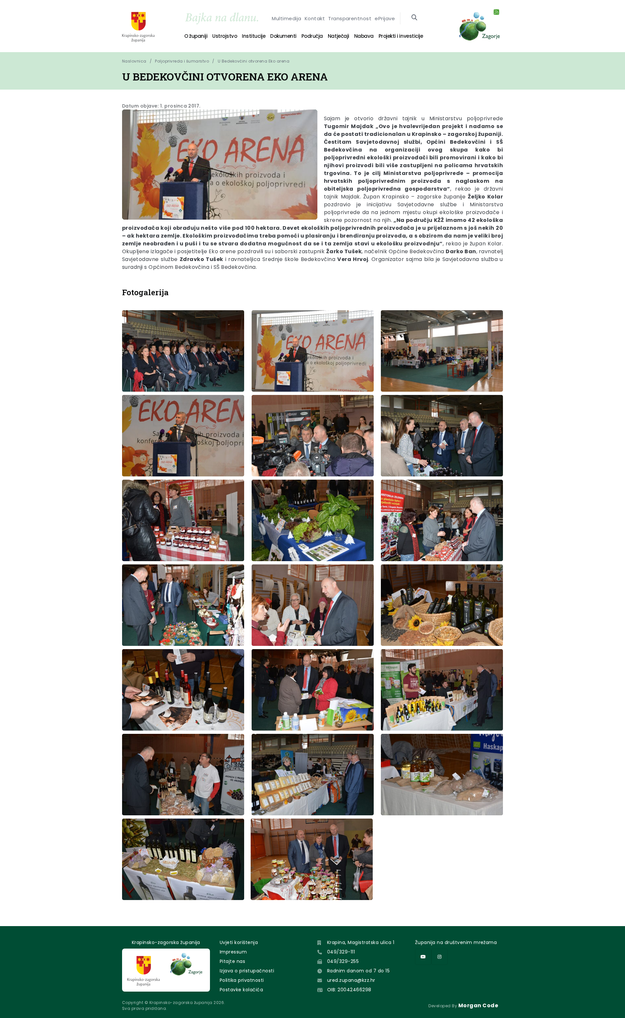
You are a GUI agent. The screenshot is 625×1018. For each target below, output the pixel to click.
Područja (312, 36)
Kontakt (315, 18)
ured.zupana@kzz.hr (351, 980)
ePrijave (385, 18)
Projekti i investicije (401, 36)
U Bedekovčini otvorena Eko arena (253, 61)
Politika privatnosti (242, 980)
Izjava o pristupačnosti (247, 970)
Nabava (364, 36)
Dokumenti (283, 36)
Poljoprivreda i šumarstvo (182, 61)
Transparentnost (349, 18)
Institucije (253, 36)
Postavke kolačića (241, 989)
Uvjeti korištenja (239, 942)
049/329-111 (341, 952)
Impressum (233, 952)
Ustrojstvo (224, 36)
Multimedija (286, 18)
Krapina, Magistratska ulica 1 (361, 942)
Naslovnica (134, 61)
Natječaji (338, 36)
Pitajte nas (232, 961)
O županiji (195, 36)
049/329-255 (343, 961)
